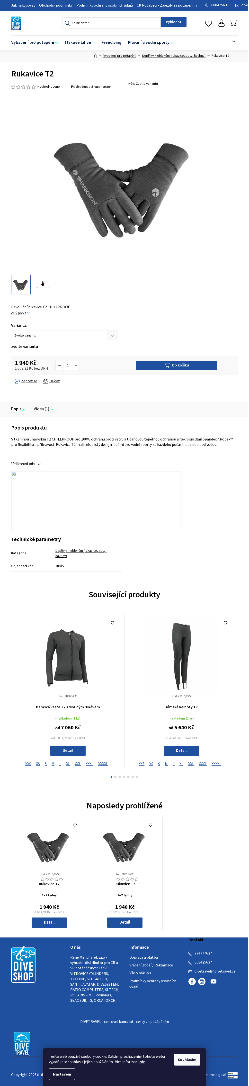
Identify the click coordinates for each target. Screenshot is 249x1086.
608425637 (220, 5)
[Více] (231, 41)
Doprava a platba (143, 957)
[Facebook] (192, 981)
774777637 (203, 953)
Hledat (174, 22)
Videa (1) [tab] (41, 409)
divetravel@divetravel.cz (215, 971)
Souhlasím (187, 1059)
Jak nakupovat (23, 5)
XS (38, 764)
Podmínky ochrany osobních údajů (104, 5)
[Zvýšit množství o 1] (76, 365)
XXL (78, 764)
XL (68, 764)
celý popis (18, 313)
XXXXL (103, 764)
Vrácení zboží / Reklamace (151, 965)
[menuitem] (36, 43)
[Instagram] (201, 981)
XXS (28, 764)
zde (142, 1062)
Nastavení (62, 1074)
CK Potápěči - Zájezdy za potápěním (167, 5)
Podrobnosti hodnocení (91, 86)
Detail (68, 751)
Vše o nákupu (140, 973)
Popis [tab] (16, 409)
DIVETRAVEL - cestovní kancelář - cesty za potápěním (124, 1021)
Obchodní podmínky (55, 5)
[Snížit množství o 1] (59, 365)
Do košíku (180, 365)
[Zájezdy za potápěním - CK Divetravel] (22, 1043)
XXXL (89, 764)
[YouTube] (213, 983)
